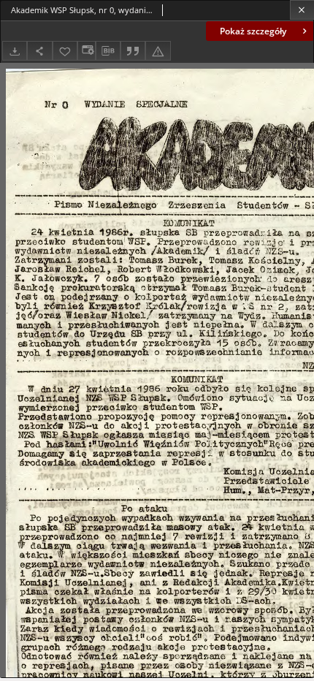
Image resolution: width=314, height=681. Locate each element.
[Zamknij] (302, 10)
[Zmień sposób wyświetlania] (86, 51)
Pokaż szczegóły (253, 31)
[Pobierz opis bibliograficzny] (108, 51)
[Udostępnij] (39, 51)
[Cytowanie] (132, 51)
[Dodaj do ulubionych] (65, 51)
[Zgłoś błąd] (157, 51)
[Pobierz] (14, 51)
